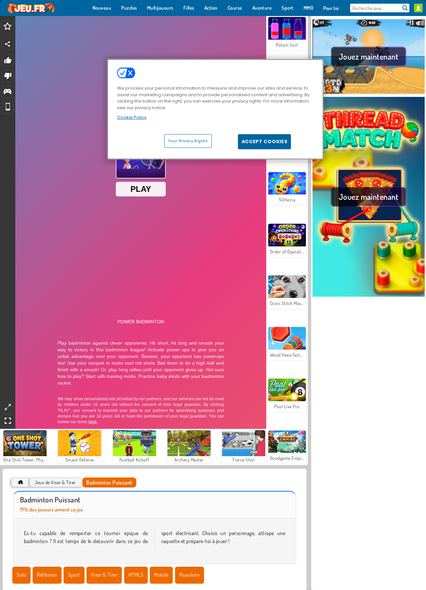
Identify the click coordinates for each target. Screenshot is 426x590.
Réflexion (47, 574)
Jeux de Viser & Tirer (55, 482)
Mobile (161, 574)
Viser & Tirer (104, 574)
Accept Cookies (265, 141)
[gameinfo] (7, 92)
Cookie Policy (131, 117)
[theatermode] (7, 407)
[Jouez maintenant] (369, 93)
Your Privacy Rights (188, 141)
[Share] (7, 44)
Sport (74, 574)
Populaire (189, 574)
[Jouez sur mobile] (8, 108)
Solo (21, 574)
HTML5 (135, 574)
